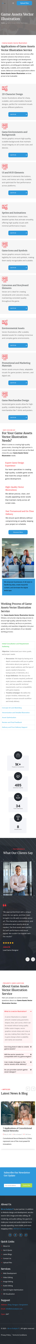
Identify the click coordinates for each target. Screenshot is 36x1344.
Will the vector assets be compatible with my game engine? (17, 1055)
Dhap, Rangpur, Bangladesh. (18, 1305)
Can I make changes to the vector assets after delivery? (15, 1063)
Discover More (18, 532)
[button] (18, 1011)
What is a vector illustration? (15, 1011)
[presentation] (28, 959)
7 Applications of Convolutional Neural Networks (17, 1129)
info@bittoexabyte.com (14, 1309)
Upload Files (24, 3)
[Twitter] (15, 1235)
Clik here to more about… (22, 1229)
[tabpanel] (18, 677)
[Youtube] (26, 1235)
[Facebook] (10, 1235)
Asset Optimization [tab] (9, 717)
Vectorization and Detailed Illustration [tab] (16, 713)
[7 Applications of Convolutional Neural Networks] (18, 1113)
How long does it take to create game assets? (16, 1048)
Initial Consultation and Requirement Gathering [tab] (15, 645)
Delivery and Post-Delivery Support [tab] (14, 727)
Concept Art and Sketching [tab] (12, 708)
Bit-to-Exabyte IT (18, 1134)
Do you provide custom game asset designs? (15, 1071)
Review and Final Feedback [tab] (12, 722)
